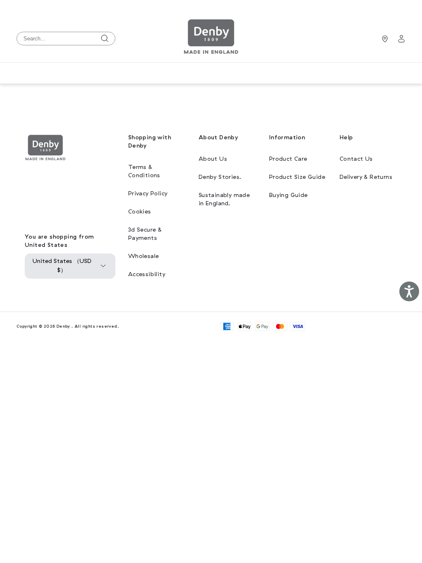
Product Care (288, 158)
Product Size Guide (297, 177)
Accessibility (146, 274)
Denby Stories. (220, 177)
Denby (63, 326)
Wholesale (143, 256)
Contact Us (356, 158)
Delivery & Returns (366, 177)
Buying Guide (288, 195)
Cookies (139, 211)
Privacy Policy (148, 193)
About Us (213, 158)
